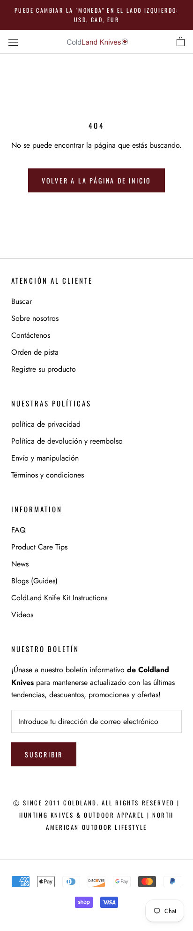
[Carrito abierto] (181, 42)
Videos (22, 614)
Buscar (21, 301)
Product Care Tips (39, 546)
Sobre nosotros (35, 318)
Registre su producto (43, 369)
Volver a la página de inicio (96, 180)
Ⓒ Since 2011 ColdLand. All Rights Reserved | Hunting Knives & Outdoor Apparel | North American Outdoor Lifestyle (96, 815)
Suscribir (44, 754)
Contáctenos (30, 335)
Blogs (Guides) (34, 580)
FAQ (18, 530)
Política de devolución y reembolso (67, 441)
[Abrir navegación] (13, 41)
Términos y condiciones (47, 474)
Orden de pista (35, 352)
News (20, 563)
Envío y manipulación (45, 458)
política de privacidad (46, 424)
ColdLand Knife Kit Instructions (59, 597)
